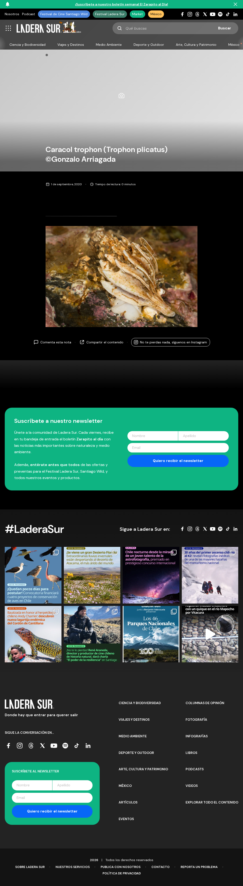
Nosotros (12, 14)
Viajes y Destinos (70, 44)
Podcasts (195, 769)
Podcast (28, 14)
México (156, 14)
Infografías (197, 736)
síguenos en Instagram (173, 342)
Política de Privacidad (122, 873)
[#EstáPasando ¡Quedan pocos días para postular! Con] (33, 575)
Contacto (160, 867)
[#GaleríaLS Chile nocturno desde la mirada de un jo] (151, 575)
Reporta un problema (199, 867)
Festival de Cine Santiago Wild (64, 14)
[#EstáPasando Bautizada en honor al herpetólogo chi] (33, 634)
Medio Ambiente (109, 44)
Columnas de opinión (205, 703)
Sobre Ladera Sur (30, 867)
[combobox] (175, 28)
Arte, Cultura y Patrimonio (196, 44)
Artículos (128, 802)
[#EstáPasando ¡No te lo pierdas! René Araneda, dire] (92, 634)
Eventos (126, 819)
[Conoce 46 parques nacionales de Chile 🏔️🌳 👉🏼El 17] (151, 634)
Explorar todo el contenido (212, 802)
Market (137, 14)
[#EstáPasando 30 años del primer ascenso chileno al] (210, 575)
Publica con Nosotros (120, 867)
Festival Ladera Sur (110, 14)
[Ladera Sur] (49, 28)
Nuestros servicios (73, 867)
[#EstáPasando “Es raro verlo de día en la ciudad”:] (210, 634)
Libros (191, 753)
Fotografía (196, 719)
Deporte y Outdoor (149, 44)
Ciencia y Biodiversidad (27, 44)
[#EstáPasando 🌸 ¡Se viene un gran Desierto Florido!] (92, 575)
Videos (192, 786)
